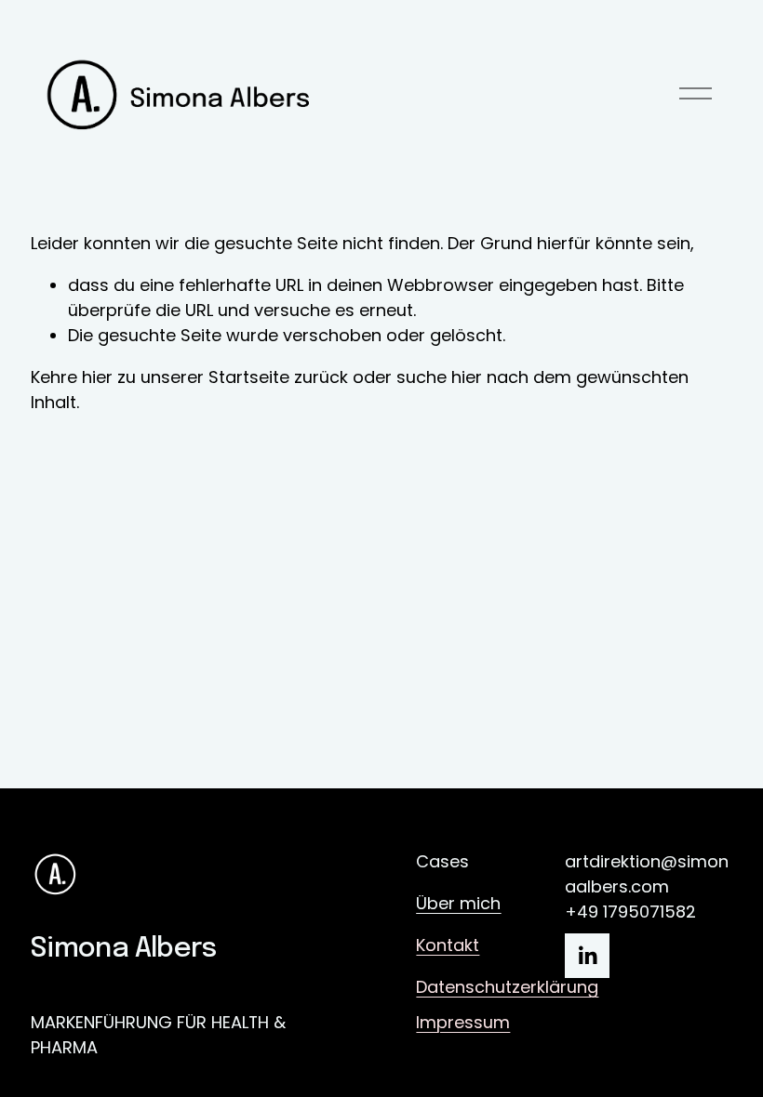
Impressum (463, 1022)
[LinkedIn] (587, 955)
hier (97, 377)
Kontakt (447, 945)
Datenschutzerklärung (507, 986)
